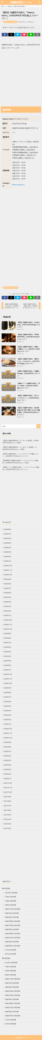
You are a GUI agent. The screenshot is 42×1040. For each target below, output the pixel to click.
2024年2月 (7, 665)
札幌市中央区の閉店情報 (12, 979)
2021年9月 (7, 796)
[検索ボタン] (39, 2)
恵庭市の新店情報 (10, 905)
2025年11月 (8, 570)
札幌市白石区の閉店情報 (12, 1007)
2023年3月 (7, 715)
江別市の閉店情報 (10, 1020)
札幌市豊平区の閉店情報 (12, 1016)
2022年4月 (7, 765)
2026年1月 (7, 561)
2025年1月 (7, 615)
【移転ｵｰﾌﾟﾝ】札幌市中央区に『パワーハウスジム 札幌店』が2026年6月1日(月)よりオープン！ (20, 468)
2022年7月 (7, 751)
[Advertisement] (21, 77)
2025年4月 (7, 602)
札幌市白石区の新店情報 (12, 938)
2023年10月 (8, 683)
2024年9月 (7, 633)
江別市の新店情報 (10, 950)
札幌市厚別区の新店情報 (12, 921)
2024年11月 (8, 624)
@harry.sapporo (18, 184)
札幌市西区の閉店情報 (12, 1011)
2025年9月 (7, 579)
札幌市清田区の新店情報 (12, 933)
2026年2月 (7, 556)
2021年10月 (8, 792)
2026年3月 (7, 552)
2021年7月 (7, 805)
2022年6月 (7, 756)
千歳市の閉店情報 (10, 967)
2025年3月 (7, 606)
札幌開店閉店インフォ (21, 2)
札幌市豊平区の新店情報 (12, 946)
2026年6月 (7, 538)
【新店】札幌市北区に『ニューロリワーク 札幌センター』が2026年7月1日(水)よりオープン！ (20, 455)
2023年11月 (8, 679)
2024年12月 (8, 620)
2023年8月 (7, 692)
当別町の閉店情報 (10, 971)
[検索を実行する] (38, 426)
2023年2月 (7, 719)
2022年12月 (8, 728)
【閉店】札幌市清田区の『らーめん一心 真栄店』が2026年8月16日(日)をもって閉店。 (19, 448)
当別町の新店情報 (10, 901)
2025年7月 (7, 588)
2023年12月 (8, 674)
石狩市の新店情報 (10, 954)
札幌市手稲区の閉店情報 (12, 995)
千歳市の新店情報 (10, 897)
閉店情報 (7, 958)
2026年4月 (7, 547)
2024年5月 (7, 651)
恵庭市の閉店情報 (10, 975)
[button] (5, 34)
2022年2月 (7, 774)
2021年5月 (7, 815)
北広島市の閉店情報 (11, 962)
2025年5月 (7, 597)
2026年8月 (7, 529)
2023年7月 (7, 697)
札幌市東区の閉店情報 (12, 999)
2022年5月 (7, 760)
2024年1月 (7, 670)
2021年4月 (7, 819)
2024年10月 (8, 629)
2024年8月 (7, 638)
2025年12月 (8, 565)
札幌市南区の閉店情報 (12, 987)
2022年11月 (8, 733)
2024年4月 (7, 656)
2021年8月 (7, 801)
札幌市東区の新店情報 (12, 929)
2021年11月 (8, 787)
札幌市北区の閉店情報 (12, 983)
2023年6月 (7, 701)
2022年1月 (7, 778)
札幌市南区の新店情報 (12, 917)
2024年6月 (7, 647)
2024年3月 (7, 661)
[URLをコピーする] (37, 34)
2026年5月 (7, 543)
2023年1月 (7, 724)
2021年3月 (7, 824)
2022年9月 (7, 742)
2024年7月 (7, 642)
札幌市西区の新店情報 (12, 942)
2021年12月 (8, 783)
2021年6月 (7, 810)
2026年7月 (7, 534)
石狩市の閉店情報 (10, 1024)
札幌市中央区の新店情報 (10, 22)
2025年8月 (7, 584)
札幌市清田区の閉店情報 (12, 1003)
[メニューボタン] (2, 2)
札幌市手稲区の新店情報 (12, 925)
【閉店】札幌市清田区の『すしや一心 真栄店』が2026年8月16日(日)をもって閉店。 (20, 441)
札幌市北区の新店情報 (12, 913)
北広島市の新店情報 (11, 893)
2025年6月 (7, 593)
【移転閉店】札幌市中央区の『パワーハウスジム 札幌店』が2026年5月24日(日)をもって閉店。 (20, 461)
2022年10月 (8, 738)
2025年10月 (8, 574)
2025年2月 (7, 611)
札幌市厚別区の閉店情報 (12, 991)
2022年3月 (7, 769)
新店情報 (7, 888)
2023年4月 (7, 710)
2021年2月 (7, 828)
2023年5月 (7, 706)
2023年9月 (7, 688)
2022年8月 (7, 747)
